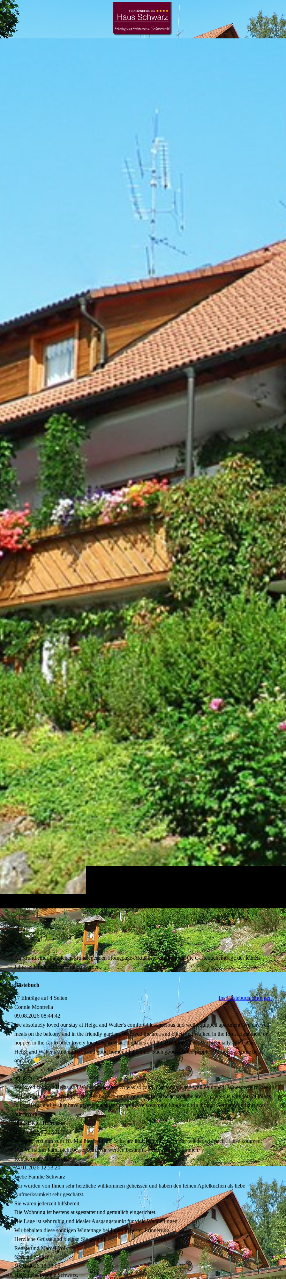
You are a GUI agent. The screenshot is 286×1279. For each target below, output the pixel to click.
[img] (143, 473)
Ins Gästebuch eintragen (245, 998)
